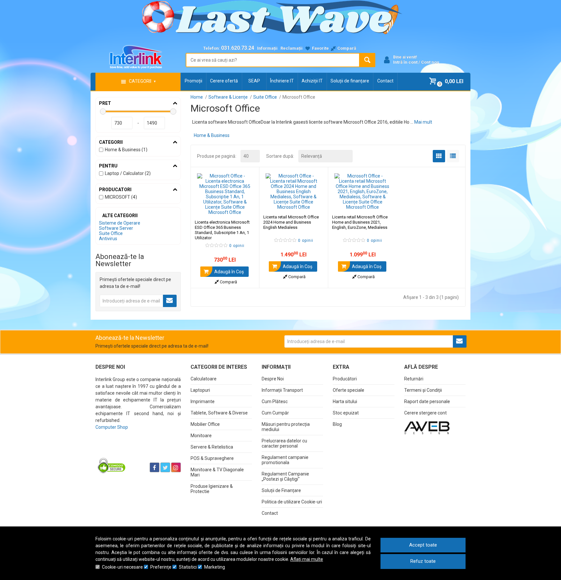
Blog (337, 424)
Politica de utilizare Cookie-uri (292, 501)
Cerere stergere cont (425, 412)
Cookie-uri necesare (122, 567)
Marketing (214, 567)
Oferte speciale (348, 390)
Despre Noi (273, 378)
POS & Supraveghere (212, 458)
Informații (267, 48)
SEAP (254, 80)
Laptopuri (200, 390)
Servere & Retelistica (212, 447)
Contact (385, 80)
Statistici (188, 567)
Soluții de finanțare (349, 80)
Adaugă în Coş (228, 271)
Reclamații (291, 48)
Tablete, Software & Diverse (219, 412)
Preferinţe (160, 567)
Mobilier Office (205, 424)
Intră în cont (405, 62)
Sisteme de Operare (119, 223)
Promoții (193, 80)
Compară (228, 281)
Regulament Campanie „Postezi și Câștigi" (285, 476)
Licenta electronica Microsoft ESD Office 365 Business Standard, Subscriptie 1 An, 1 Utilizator (222, 230)
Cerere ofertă (224, 80)
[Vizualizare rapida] (245, 208)
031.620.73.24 (237, 48)
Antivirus (108, 238)
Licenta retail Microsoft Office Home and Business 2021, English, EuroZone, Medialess (360, 222)
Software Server (116, 228)
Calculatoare (204, 378)
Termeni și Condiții (423, 390)
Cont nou (430, 62)
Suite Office (111, 233)
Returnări (413, 378)
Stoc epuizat (346, 412)
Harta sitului (345, 401)
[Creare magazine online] (427, 427)
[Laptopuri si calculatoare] (136, 451)
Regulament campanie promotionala (285, 460)
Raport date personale (427, 401)
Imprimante (203, 401)
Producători (345, 378)
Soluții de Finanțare (281, 490)
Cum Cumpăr (275, 412)
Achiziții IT (312, 80)
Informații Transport (282, 390)
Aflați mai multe (306, 559)
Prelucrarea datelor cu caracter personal (284, 443)
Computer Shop (111, 427)
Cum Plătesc (275, 401)
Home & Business (212, 135)
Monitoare (201, 435)
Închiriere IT (282, 80)
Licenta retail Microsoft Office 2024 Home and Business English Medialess (291, 222)
